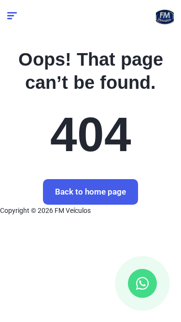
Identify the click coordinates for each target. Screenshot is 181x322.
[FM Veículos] (165, 17)
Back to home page (90, 191)
